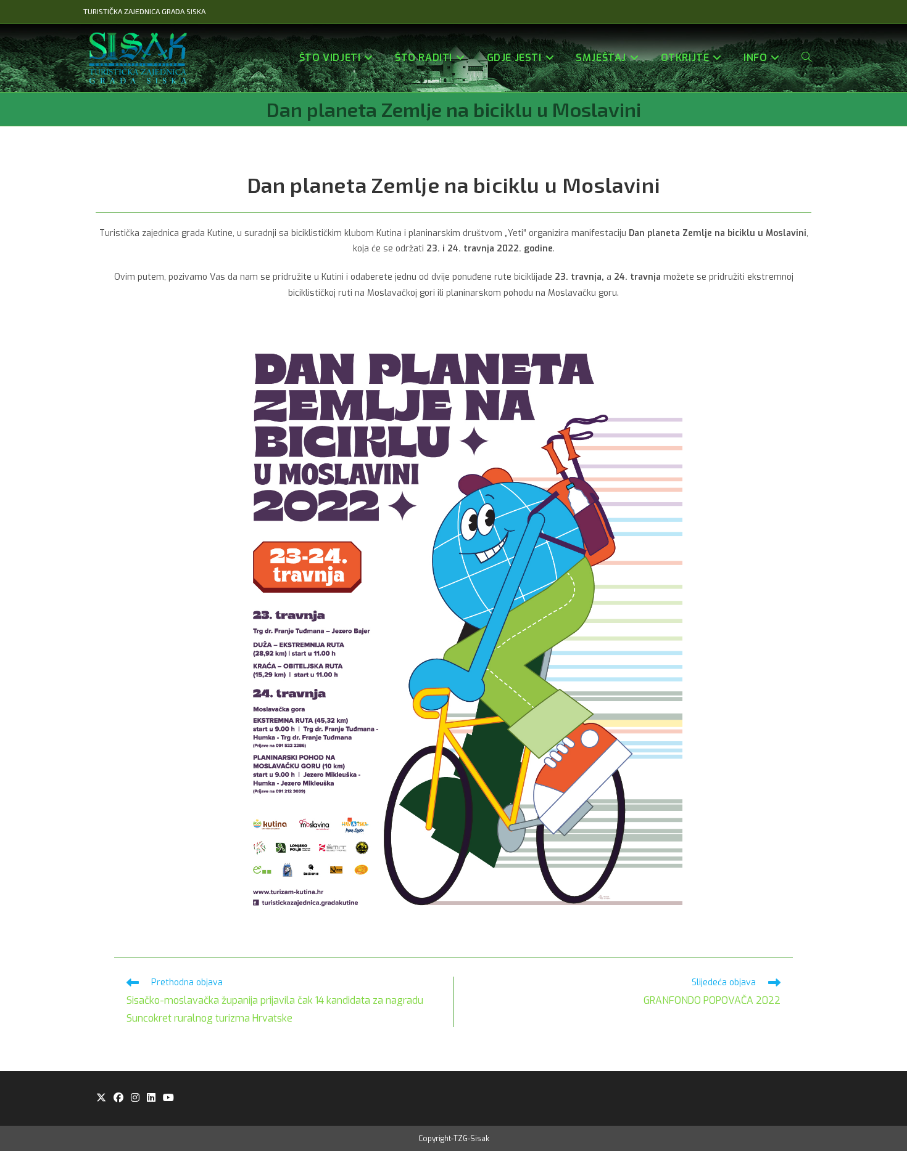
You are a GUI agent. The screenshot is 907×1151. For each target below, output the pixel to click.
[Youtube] (168, 1098)
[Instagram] (135, 1098)
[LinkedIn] (151, 1098)
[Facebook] (118, 1098)
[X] (101, 1098)
